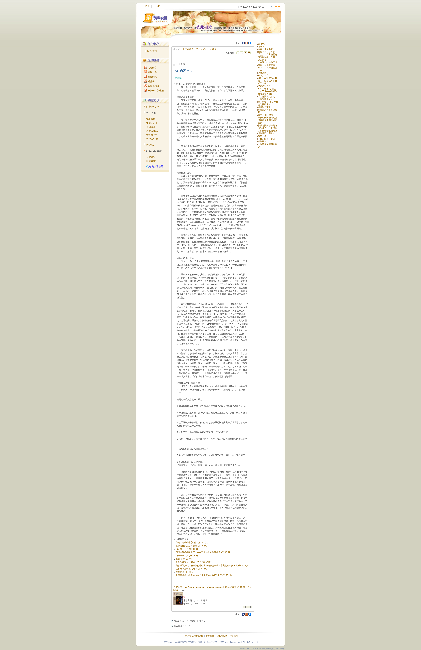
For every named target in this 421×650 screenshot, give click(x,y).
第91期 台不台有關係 (206, 49)
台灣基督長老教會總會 (193, 636)
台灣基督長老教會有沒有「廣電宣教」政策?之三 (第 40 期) (204, 575)
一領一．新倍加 (155, 90)
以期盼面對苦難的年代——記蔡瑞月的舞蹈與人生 (267, 81)
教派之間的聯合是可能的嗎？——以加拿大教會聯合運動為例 (267, 128)
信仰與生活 (152, 138)
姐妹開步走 (152, 123)
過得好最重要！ (265, 107)
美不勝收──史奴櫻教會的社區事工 (268, 103)
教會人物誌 (152, 131)
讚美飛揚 (262, 141)
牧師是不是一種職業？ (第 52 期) (191, 568)
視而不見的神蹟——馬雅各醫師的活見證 (267, 116)
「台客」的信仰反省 (267, 62)
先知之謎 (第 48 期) (185, 572)
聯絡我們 (234, 636)
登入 (147, 6)
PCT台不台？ (264, 75)
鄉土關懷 (150, 119)
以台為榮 (262, 73)
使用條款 (210, 636)
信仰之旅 (262, 136)
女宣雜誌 (150, 157)
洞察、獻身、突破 (266, 139)
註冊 (158, 6)
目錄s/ (261, 46)
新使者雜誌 (152, 161)
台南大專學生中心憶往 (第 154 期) (192, 542)
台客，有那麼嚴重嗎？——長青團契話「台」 (267, 67)
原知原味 (150, 127)
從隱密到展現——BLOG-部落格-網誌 (267, 87)
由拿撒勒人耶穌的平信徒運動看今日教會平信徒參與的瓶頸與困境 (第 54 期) (212, 565)
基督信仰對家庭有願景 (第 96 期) (191, 545)
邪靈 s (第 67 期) (184, 559)
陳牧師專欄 (152, 106)
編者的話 (262, 44)
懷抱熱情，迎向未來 (267, 133)
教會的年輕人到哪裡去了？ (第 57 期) (193, 562)
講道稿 (150, 144)
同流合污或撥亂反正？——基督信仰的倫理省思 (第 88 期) (203, 552)
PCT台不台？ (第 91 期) (187, 549)
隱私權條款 (222, 636)
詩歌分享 (152, 72)
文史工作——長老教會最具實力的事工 (267, 92)
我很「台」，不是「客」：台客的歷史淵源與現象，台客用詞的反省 (267, 56)
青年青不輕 (152, 134)
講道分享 (152, 67)
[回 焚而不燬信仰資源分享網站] (275, 6)
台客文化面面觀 (265, 49)
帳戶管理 (152, 51)
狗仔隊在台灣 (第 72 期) (187, 555)
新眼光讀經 (153, 86)
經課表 (151, 81)
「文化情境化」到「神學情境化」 (266, 97)
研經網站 (152, 76)
